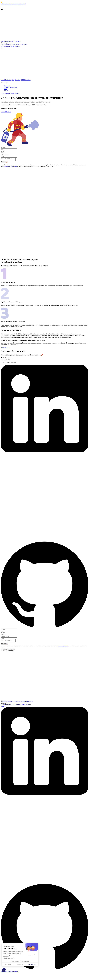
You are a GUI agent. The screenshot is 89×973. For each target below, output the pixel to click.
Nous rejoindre (22, 701)
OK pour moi (32, 964)
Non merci (8, 964)
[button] (4, 970)
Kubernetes (4, 44)
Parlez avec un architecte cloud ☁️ (10, 46)
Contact (3, 706)
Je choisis (20, 964)
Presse (31, 701)
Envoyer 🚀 (4, 162)
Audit (2, 41)
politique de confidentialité (11, 166)
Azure (25, 44)
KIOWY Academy (26, 80)
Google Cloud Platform (13, 44)
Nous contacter (13, 701)
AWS (22, 44)
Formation (17, 41)
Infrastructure (7, 41)
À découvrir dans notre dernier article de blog (13, 4)
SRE (13, 41)
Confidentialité (14, 971)
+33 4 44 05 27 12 (6, 112)
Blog (27, 701)
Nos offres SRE (5, 347)
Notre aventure (5, 701)
